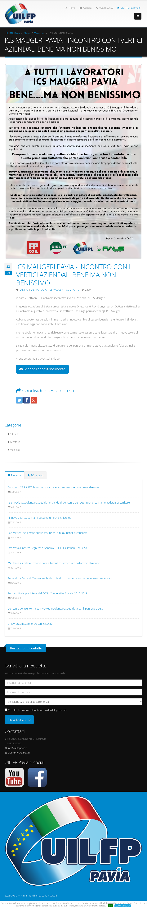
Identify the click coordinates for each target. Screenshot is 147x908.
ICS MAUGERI (56, 289)
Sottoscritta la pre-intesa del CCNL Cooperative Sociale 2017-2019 (47, 593)
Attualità (14, 434)
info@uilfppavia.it (17, 748)
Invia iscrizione (19, 719)
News (27, 33)
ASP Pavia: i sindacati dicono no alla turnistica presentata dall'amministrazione (54, 563)
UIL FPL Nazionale (130, 7)
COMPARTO (72, 289)
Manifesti (14, 449)
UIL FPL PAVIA (39, 289)
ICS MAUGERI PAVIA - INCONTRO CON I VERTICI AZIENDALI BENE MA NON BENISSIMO (73, 275)
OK (110, 905)
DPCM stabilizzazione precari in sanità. (30, 623)
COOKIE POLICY (123, 905)
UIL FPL (24, 289)
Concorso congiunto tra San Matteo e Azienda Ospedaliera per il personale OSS (55, 608)
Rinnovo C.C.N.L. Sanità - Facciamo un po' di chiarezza (39, 517)
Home (72, 7)
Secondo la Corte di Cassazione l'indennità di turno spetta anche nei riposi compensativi (60, 578)
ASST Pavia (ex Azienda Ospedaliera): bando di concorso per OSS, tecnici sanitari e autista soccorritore (69, 502)
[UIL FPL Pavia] (20, 13)
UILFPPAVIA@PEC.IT (19, 752)
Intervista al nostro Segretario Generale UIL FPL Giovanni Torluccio (47, 548)
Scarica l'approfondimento (44, 369)
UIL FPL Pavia (12, 33)
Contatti (87, 7)
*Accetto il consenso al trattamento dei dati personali (37, 710)
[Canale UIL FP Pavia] (14, 777)
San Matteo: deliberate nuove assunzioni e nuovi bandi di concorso (47, 533)
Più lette (15, 475)
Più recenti (36, 475)
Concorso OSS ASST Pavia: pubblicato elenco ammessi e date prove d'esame (53, 487)
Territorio (39, 33)
